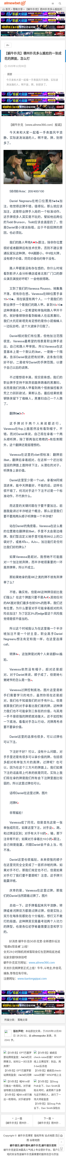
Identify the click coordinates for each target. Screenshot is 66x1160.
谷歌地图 (35, 1140)
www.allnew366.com (42, 962)
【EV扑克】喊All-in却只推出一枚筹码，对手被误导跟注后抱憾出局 (18, 1099)
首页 (7, 9)
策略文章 (18, 9)
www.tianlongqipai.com (32, 978)
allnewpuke (39, 1035)
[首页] (61, 1136)
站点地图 (50, 1135)
